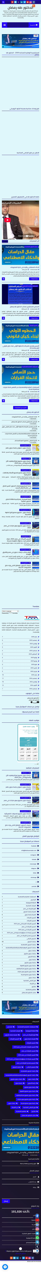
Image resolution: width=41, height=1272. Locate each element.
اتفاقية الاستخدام (31, 1242)
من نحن (34, 1229)
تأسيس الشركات (19, 917)
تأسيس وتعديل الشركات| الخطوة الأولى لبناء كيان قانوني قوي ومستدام (21, 347)
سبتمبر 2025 (19, 650)
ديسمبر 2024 (19, 678)
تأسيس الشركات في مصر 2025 (19, 929)
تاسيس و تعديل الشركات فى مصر (19, 935)
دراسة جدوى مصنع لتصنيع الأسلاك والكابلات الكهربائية (17, 473)
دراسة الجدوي (19, 956)
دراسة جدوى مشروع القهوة (19, 965)
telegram (33, 868)
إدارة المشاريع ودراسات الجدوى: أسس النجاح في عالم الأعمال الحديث (17, 486)
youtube (34, 886)
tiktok (34, 873)
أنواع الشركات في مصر (19, 908)
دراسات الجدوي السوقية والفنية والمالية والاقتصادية (19, 947)
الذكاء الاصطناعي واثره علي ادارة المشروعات (24, 267)
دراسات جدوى (19, 950)
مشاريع (19, 986)
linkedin (34, 859)
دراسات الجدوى (19, 941)
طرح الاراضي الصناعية (19, 980)
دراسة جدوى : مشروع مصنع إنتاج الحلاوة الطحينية (18, 513)
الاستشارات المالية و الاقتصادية (19, 896)
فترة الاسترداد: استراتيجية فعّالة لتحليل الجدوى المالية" (18, 500)
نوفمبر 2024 (19, 682)
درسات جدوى (19, 977)
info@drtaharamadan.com (28, 850)
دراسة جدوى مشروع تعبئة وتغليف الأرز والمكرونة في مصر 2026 (18, 462)
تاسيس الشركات (19, 920)
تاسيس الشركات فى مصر (19, 926)
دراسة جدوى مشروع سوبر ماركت (19, 971)
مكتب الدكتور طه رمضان (19, 992)
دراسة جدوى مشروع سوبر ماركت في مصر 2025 (17, 526)
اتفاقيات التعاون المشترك (29, 1233)
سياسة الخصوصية (31, 1238)
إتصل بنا (34, 1224)
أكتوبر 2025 (19, 647)
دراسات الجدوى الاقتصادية (19, 944)
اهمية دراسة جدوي (19, 914)
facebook (33, 846)
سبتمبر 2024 (19, 688)
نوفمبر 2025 (19, 643)
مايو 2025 (19, 664)
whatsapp (33, 877)
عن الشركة (19, 983)
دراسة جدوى (19, 959)
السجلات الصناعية (19, 905)
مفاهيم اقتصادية (19, 989)
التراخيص (19, 899)
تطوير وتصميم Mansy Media (28, 1164)
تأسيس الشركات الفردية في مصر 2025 (19, 923)
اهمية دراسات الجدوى (19, 911)
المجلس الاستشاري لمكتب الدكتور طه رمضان (24, 306)
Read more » (34, 279)
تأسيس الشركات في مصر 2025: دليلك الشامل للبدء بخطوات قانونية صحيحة (18, 539)
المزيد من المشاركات (20, 407)
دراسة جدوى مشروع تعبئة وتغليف (19, 968)
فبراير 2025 (19, 671)
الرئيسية (32, 25)
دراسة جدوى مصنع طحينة (19, 974)
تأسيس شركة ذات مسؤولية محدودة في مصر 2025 (19, 932)
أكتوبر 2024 (19, 685)
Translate (15, 613)
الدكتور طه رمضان (34, 700)
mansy (35, 764)
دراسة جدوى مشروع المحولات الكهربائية (17, 813)
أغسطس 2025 (19, 654)
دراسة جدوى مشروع (19, 962)
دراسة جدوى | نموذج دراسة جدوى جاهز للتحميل (18, 448)
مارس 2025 (19, 668)
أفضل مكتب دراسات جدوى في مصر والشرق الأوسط (17, 553)
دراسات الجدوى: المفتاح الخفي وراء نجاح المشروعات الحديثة (18, 566)
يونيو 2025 (19, 661)
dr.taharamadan (34, 1155)
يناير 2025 (19, 675)
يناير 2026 (19, 636)
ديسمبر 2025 (19, 640)
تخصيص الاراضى (19, 938)
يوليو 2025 (19, 657)
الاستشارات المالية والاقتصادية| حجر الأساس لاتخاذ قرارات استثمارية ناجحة (21, 388)
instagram (33, 855)
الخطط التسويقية (19, 902)
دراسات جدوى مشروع (19, 953)
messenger (33, 864)
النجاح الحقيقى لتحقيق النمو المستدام (26, 441)
